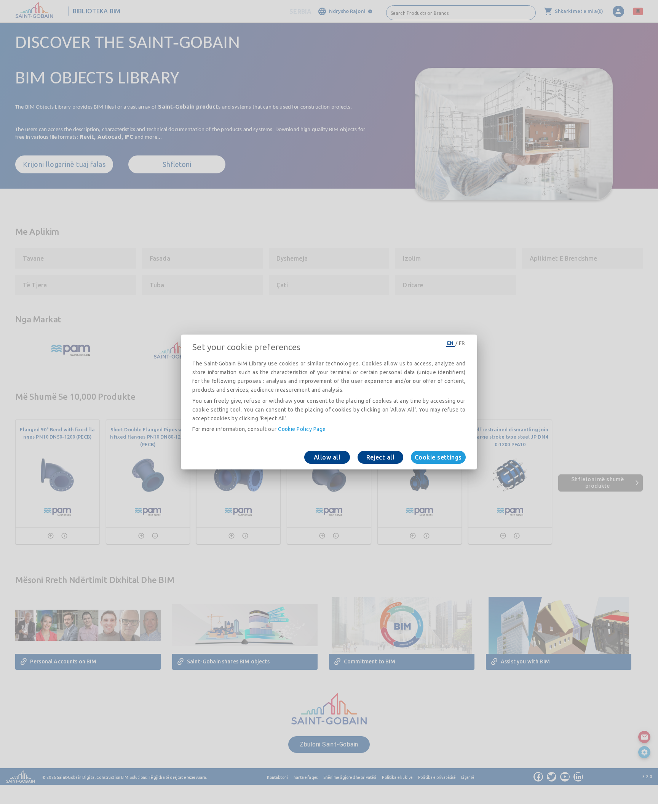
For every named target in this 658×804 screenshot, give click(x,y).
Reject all (380, 457)
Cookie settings (438, 457)
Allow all (327, 457)
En (450, 343)
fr (462, 343)
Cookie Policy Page (302, 429)
